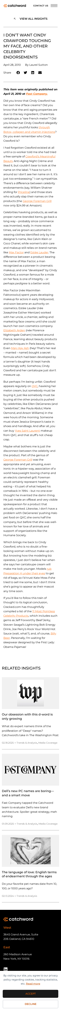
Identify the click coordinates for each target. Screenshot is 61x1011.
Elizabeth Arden (14, 330)
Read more (33, 983)
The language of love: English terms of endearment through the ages (29, 874)
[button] (18, 72)
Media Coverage (47, 742)
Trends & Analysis (27, 742)
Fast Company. (37, 93)
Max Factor (16, 252)
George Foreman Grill (37, 201)
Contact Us (40, 5)
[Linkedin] (5, 969)
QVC (35, 386)
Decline (30, 1004)
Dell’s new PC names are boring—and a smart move (28, 793)
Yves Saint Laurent (27, 430)
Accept (30, 993)
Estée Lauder (39, 252)
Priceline (24, 192)
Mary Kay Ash (20, 348)
